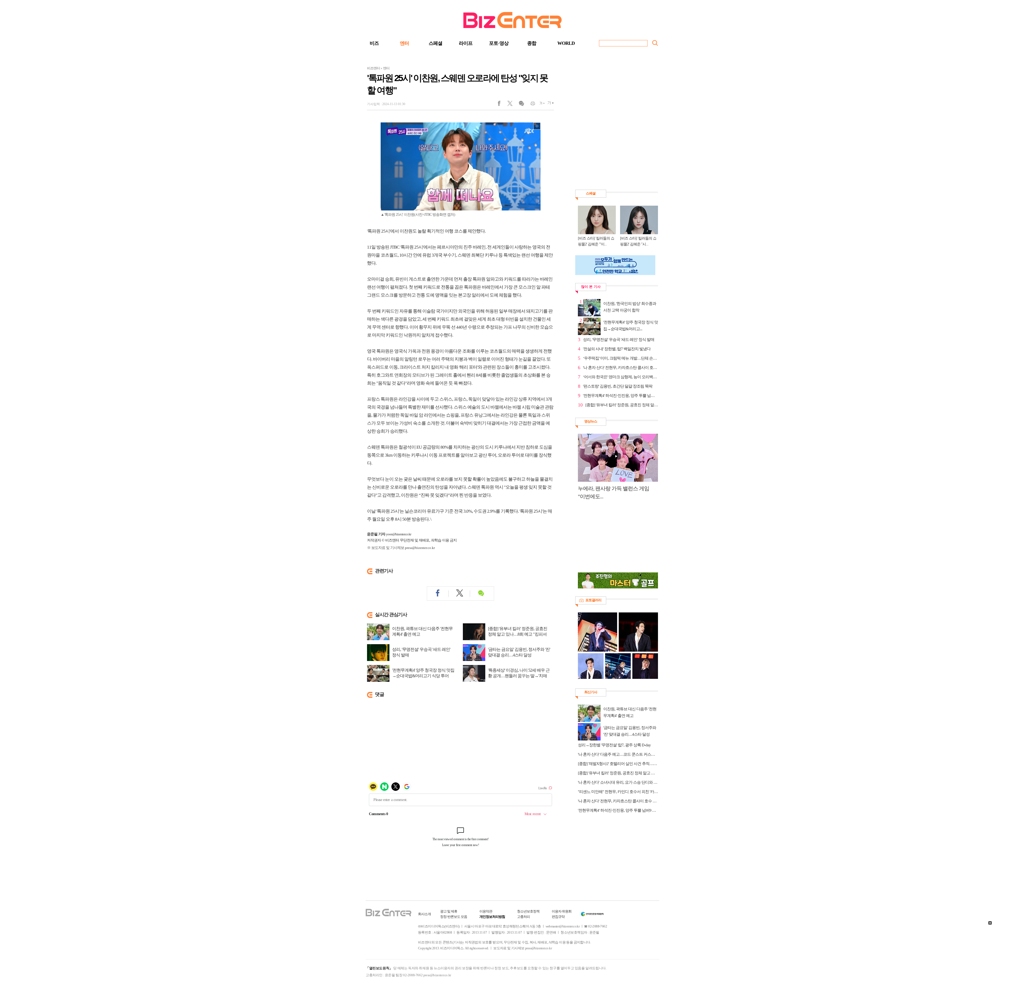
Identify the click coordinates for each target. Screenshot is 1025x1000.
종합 (531, 43)
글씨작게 (540, 105)
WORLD (566, 43)
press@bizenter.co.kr (420, 548)
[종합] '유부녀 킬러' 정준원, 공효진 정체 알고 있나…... (621, 405)
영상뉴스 (590, 421)
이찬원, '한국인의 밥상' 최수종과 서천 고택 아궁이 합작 (629, 306)
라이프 (465, 43)
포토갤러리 (593, 600)
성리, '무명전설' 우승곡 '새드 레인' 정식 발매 (421, 652)
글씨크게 (549, 105)
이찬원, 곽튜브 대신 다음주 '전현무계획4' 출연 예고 (422, 631)
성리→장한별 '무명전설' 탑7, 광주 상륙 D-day (614, 745)
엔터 (404, 43)
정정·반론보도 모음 (453, 917)
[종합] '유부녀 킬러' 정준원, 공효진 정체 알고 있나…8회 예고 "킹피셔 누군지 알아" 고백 (618, 773)
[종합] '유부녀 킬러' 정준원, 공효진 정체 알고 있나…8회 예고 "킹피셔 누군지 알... (517, 634)
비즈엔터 (373, 68)
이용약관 (485, 911)
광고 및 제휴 (448, 911)
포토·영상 (498, 43)
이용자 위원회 (561, 911)
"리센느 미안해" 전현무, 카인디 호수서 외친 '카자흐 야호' (618, 792)
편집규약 (558, 917)
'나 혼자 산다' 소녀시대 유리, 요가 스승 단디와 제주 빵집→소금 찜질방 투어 (618, 782)
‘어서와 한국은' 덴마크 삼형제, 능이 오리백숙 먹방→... (620, 377)
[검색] (655, 43)
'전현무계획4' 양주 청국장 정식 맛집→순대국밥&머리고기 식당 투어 (423, 673)
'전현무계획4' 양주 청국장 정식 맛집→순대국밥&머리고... (630, 325)
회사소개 (424, 914)
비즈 (374, 43)
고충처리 (523, 917)
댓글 (521, 105)
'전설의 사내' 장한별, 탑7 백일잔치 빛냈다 (617, 349)
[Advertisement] (615, 539)
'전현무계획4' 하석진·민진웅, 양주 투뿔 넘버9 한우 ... (620, 395)
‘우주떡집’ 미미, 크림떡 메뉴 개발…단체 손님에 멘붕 (620, 358)
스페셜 (435, 43)
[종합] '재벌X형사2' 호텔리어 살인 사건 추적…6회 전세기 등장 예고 (618, 764)
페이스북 (502, 105)
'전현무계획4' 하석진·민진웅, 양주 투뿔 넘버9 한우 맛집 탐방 (618, 810)
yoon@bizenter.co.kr (398, 534)
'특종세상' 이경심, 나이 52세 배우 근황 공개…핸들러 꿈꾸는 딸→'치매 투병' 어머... (519, 676)
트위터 (512, 105)
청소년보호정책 (528, 911)
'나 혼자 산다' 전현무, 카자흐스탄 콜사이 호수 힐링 (620, 367)
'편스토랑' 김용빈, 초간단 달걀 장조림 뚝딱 (617, 386)
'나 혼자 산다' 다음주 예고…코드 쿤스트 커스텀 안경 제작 (618, 754)
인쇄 (530, 105)
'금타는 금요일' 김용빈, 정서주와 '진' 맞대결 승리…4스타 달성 (519, 652)
